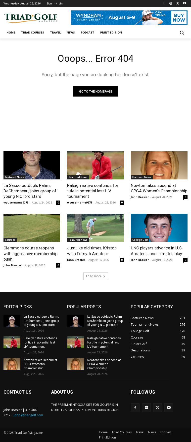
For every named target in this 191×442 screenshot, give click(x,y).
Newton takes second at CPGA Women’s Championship (159, 188)
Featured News (14, 177)
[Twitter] (178, 3)
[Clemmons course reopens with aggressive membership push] (31, 228)
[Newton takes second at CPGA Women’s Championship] (159, 165)
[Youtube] (185, 3)
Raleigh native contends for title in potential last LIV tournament (92, 191)
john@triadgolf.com (28, 415)
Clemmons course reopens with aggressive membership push (30, 253)
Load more (94, 276)
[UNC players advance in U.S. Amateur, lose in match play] (159, 228)
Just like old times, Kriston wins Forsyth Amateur (92, 250)
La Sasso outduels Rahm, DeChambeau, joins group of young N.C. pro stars (29, 191)
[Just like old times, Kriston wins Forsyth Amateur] (95, 228)
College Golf (140, 239)
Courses (10, 239)
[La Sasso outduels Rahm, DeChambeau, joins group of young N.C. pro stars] (31, 165)
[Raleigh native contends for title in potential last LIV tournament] (95, 165)
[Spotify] (171, 3)
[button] (182, 32)
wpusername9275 (15, 202)
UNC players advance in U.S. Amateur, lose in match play (157, 250)
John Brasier (140, 197)
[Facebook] (164, 3)
